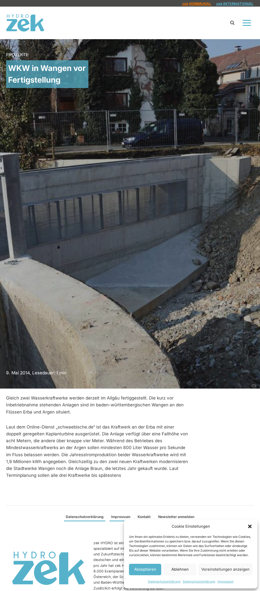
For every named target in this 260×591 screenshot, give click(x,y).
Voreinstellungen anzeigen (225, 569)
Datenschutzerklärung (164, 581)
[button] (249, 526)
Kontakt (144, 517)
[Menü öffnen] (246, 22)
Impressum (226, 581)
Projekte (17, 54)
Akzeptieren (145, 569)
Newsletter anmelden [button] (176, 517)
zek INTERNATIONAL (234, 4)
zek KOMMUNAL (196, 4)
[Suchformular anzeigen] (232, 22)
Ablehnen (180, 569)
